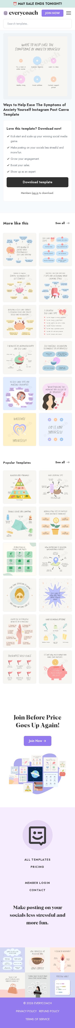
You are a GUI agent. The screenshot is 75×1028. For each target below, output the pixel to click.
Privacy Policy (26, 1011)
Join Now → (37, 741)
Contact (37, 890)
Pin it (7, 38)
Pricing (37, 867)
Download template (37, 182)
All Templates (37, 860)
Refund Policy (49, 1011)
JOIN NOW (52, 13)
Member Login (37, 883)
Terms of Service (37, 1019)
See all (60, 223)
